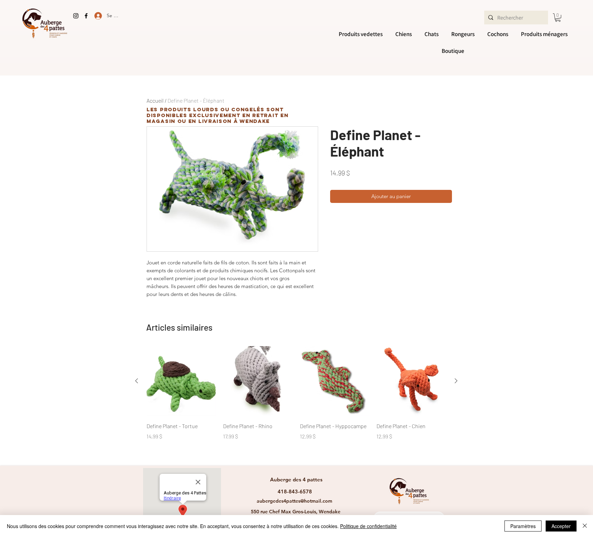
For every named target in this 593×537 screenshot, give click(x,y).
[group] (296, 403)
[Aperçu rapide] (181, 381)
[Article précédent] (136, 381)
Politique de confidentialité (368, 526)
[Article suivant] (456, 381)
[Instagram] (75, 15)
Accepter (561, 526)
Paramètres (523, 526)
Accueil (155, 100)
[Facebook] (86, 15)
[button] (558, 17)
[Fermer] (585, 526)
